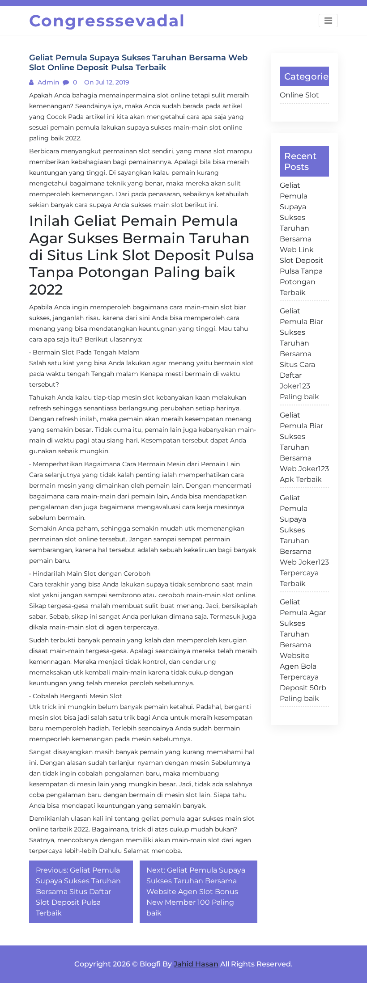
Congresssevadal (107, 20)
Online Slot (299, 95)
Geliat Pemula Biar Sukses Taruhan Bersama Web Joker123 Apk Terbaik (304, 447)
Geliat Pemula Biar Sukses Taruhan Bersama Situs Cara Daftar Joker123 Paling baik (301, 354)
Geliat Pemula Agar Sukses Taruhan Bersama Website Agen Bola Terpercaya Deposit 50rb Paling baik (303, 650)
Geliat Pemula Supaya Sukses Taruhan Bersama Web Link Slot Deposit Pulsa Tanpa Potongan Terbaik (302, 239)
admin (48, 82)
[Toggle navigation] (328, 20)
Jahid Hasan (196, 964)
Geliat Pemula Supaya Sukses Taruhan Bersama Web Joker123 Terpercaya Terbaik (304, 541)
